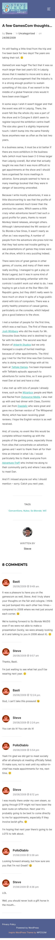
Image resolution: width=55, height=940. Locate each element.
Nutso (26, 510)
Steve (9, 33)
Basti (16, 581)
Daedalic (22, 405)
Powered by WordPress (27, 927)
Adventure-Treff (11, 462)
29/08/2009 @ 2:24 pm (26, 722)
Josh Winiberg (10, 331)
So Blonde (36, 510)
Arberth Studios (22, 344)
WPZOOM (41, 932)
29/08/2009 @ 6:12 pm (26, 794)
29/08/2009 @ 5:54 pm (26, 749)
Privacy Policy (9, 924)
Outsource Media (30, 396)
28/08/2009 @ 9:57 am (26, 655)
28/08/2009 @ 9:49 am (26, 586)
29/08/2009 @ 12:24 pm (26, 695)
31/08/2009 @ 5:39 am (26, 855)
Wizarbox (28, 392)
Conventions (15, 510)
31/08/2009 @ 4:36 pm (26, 886)
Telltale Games (19, 367)
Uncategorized (26, 33)
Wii (44, 510)
